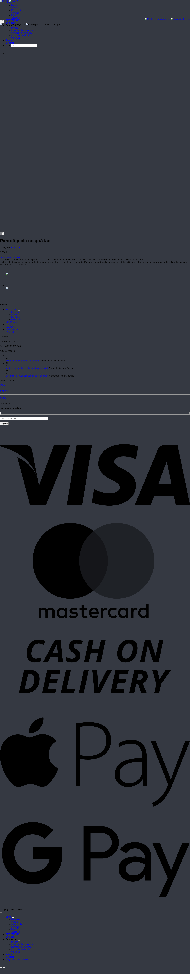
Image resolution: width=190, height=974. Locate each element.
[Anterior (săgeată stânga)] (1, 967)
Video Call (16, 38)
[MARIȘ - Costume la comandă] (9, 1)
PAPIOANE (17, 319)
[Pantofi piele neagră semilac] (12, 285)
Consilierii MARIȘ (20, 35)
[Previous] (1, 21)
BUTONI (15, 312)
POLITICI (4, 391)
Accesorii (15, 18)
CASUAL (10, 327)
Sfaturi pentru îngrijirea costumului (22, 361)
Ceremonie (16, 10)
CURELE (15, 317)
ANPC (3, 398)
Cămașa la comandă (21, 33)
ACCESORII (12, 309)
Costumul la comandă (22, 30)
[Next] (3, 21)
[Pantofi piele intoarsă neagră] (12, 300)
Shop (8, 3)
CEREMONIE (12, 20)
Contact (10, 43)
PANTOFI (15, 247)
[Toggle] (19, 310)
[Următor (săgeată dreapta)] (4, 967)
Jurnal (9, 40)
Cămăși (15, 13)
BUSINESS (11, 322)
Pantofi (14, 15)
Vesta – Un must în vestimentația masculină (27, 368)
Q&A (2, 385)
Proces (14, 28)
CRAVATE (16, 314)
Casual (14, 8)
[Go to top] (1, 912)
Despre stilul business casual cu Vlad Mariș (27, 376)
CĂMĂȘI (10, 324)
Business (15, 5)
